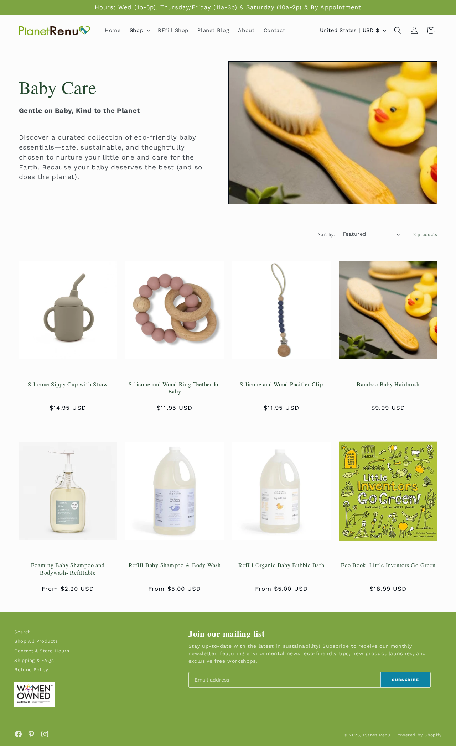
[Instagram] (45, 734)
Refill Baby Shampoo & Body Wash (175, 565)
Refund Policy (31, 669)
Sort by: (326, 234)
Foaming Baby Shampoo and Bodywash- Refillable (67, 569)
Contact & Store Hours (41, 650)
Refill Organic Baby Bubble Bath (281, 565)
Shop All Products (36, 641)
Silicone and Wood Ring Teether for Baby (175, 388)
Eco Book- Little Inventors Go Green (388, 565)
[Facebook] (18, 734)
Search (22, 632)
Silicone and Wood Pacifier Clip (281, 384)
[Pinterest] (31, 734)
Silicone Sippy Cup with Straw (68, 384)
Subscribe (405, 680)
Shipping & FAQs (34, 660)
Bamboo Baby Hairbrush (388, 384)
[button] (139, 30)
